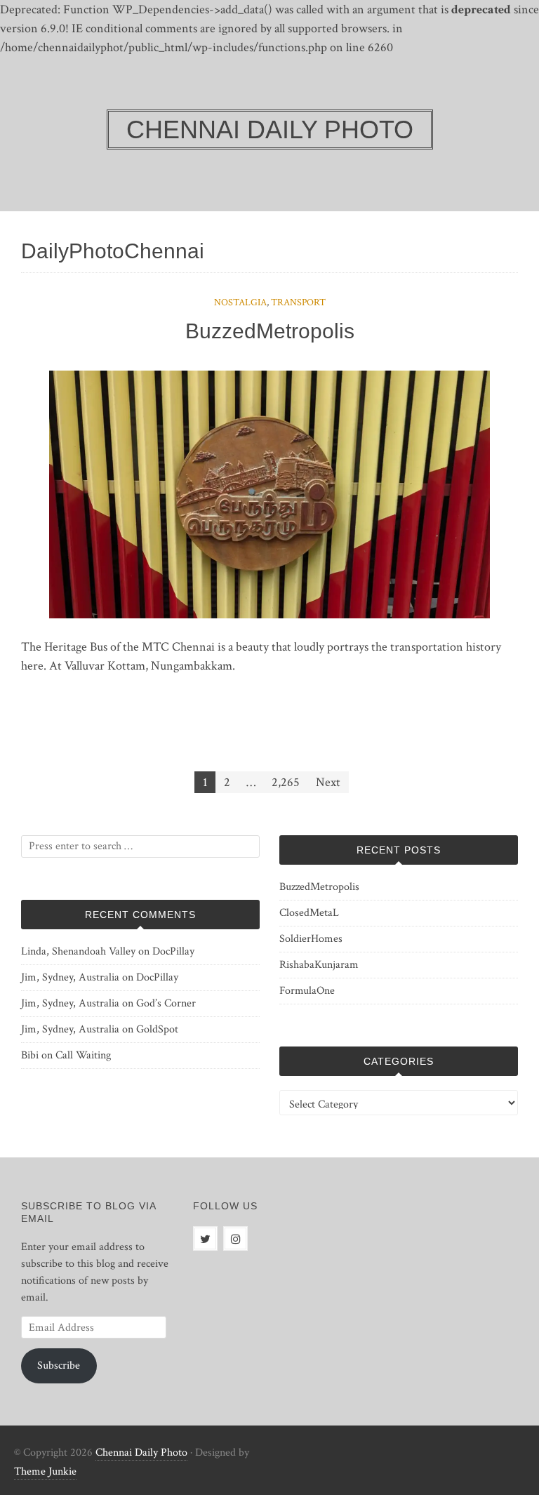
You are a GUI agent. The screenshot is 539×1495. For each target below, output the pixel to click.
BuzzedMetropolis (269, 331)
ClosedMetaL (309, 912)
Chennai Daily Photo (141, 1452)
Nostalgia (240, 302)
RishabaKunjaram (319, 964)
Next (328, 782)
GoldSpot (157, 1029)
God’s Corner (166, 1003)
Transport (298, 302)
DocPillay (173, 951)
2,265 (286, 782)
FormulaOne (307, 990)
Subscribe (58, 1365)
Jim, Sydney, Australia (70, 977)
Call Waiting (83, 1055)
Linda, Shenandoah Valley (78, 951)
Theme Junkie (45, 1471)
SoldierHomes (310, 938)
